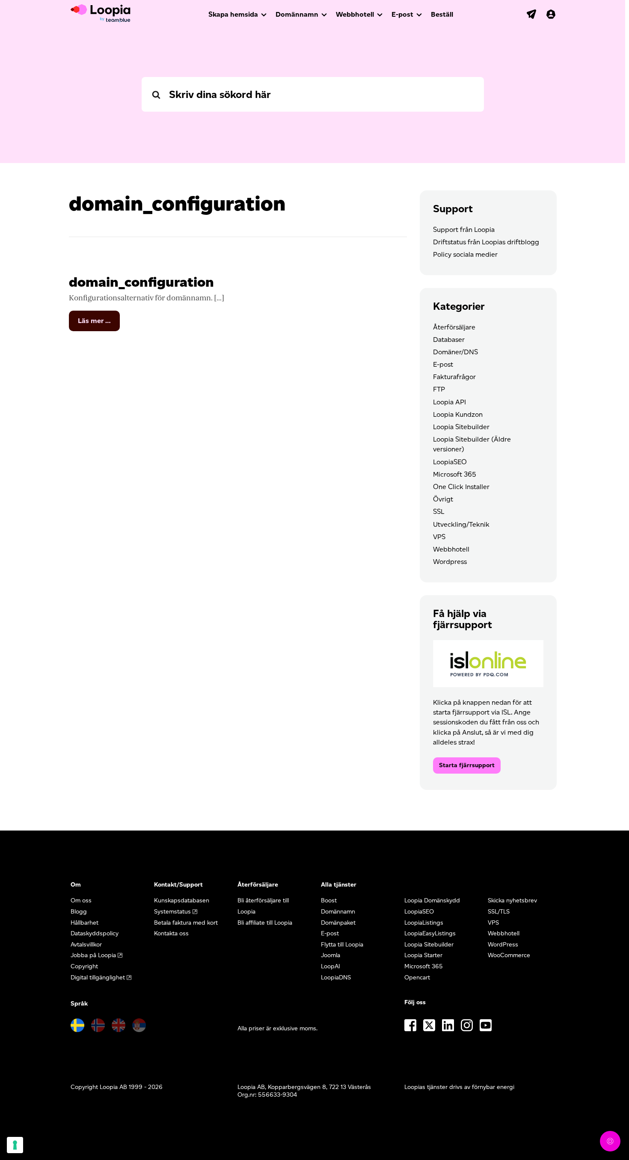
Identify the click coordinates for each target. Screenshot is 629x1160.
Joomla (330, 955)
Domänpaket (338, 922)
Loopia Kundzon (458, 414)
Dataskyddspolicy (95, 933)
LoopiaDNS (336, 977)
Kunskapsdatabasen (181, 900)
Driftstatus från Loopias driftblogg (486, 242)
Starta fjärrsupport (467, 765)
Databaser (449, 339)
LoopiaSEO (450, 462)
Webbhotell (355, 14)
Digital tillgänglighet (98, 977)
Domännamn (297, 14)
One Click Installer (461, 487)
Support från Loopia (464, 229)
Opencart (417, 977)
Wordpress (450, 562)
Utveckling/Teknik (461, 524)
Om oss (81, 900)
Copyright (84, 966)
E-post (402, 14)
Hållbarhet (84, 922)
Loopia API (449, 402)
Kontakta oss (171, 933)
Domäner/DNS (455, 352)
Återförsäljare (454, 327)
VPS (439, 537)
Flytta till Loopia (342, 944)
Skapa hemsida (233, 14)
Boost (329, 900)
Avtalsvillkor (86, 944)
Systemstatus (172, 911)
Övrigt (443, 499)
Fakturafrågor (454, 377)
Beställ (442, 14)
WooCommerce (509, 955)
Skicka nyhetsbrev (512, 900)
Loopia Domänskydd (432, 900)
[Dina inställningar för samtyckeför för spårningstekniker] (15, 1145)
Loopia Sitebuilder (461, 427)
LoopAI (330, 966)
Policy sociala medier (465, 254)
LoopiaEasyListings (430, 933)
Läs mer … (99, 323)
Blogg (79, 911)
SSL (438, 511)
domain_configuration (141, 281)
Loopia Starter (423, 955)
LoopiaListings (423, 922)
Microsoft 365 (454, 474)
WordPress (503, 944)
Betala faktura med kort (186, 922)
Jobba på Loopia (93, 955)
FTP (439, 389)
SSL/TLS (499, 911)
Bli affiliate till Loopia (264, 922)
